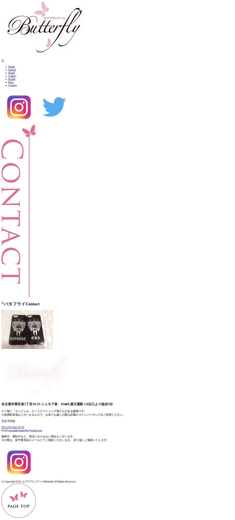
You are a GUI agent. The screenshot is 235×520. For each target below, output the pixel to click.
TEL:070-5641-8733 (12, 427)
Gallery (12, 76)
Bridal (11, 72)
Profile (11, 79)
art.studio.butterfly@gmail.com (25, 430)
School (12, 69)
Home (11, 66)
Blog (11, 82)
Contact (12, 85)
